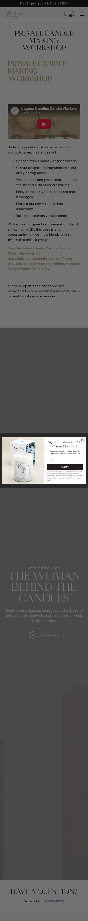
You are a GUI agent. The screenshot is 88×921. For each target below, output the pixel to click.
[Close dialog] (83, 440)
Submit (65, 467)
